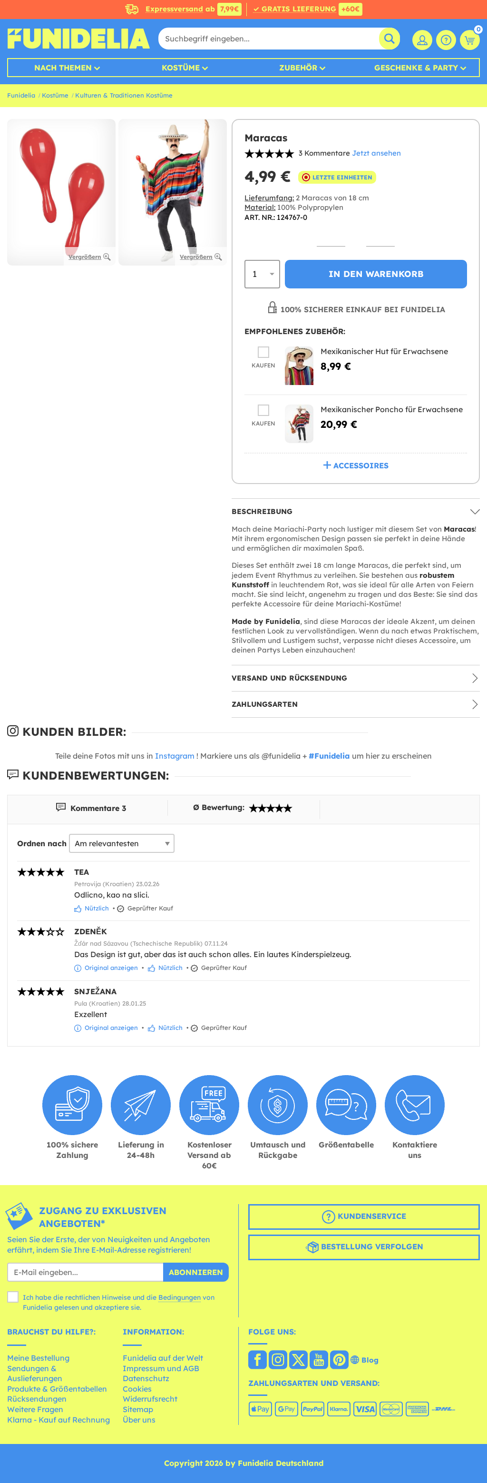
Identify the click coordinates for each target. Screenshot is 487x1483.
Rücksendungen (37, 1399)
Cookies (137, 1389)
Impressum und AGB (161, 1368)
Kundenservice (370, 1216)
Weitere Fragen (35, 1409)
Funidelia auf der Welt (163, 1358)
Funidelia (21, 95)
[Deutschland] (257, 1360)
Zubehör (298, 67)
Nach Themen (63, 67)
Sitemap (138, 1409)
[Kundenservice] (446, 40)
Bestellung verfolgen (371, 1246)
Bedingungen (179, 1297)
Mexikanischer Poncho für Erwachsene (392, 409)
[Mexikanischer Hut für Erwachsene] (299, 365)
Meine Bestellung (38, 1358)
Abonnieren (196, 1272)
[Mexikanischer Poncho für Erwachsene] (299, 424)
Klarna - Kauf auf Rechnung (58, 1419)
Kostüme (181, 67)
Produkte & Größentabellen (57, 1389)
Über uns (139, 1419)
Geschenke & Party (416, 67)
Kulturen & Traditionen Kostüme (124, 95)
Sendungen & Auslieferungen (34, 1374)
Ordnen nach (42, 843)
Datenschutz (146, 1378)
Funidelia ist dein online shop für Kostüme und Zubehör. (78, 39)
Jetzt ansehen (376, 153)
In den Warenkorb (376, 273)
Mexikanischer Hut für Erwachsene (384, 351)
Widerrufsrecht (150, 1399)
